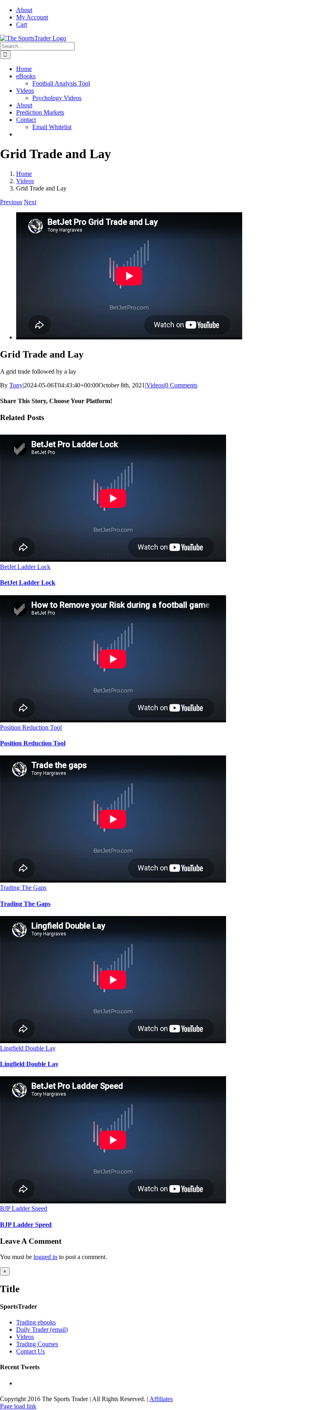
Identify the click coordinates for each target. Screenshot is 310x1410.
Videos (155, 385)
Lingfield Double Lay (28, 1048)
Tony (16, 385)
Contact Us (30, 1351)
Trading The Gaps (23, 887)
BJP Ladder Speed (23, 1208)
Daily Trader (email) (42, 1329)
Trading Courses (37, 1344)
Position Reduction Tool (31, 727)
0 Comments (181, 385)
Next (30, 202)
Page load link (18, 1406)
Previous (11, 202)
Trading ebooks (36, 1322)
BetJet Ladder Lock (25, 566)
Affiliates (161, 1398)
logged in (45, 1256)
